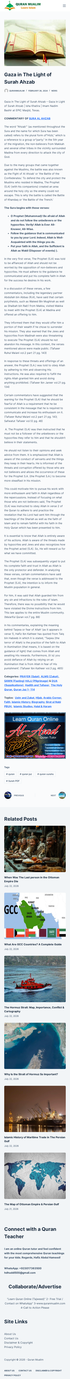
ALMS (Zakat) (49, 676)
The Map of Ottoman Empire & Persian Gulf (31, 1204)
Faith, (7, 702)
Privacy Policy (13, 1347)
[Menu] (64, 5)
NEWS (54, 91)
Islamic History (21, 702)
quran (10, 774)
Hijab (39, 697)
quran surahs (45, 774)
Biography (38, 702)
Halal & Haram (43, 706)
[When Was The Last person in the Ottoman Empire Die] (35, 849)
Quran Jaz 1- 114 (24, 689)
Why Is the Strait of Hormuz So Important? (31, 1074)
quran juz (26, 774)
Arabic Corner (52, 697)
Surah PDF (13, 781)
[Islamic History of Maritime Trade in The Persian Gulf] (35, 1109)
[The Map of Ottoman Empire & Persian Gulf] (35, 1176)
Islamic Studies (23, 706)
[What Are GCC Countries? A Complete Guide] (35, 916)
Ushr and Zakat (24, 697)
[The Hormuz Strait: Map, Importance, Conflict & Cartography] (35, 979)
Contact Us (11, 1338)
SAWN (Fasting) (14, 680)
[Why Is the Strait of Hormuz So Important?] (35, 1046)
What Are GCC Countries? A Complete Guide (33, 944)
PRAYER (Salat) (30, 676)
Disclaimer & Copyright (18, 1342)
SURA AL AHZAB (39, 118)
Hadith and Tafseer (37, 685)
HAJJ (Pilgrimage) (37, 680)
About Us (10, 1334)
